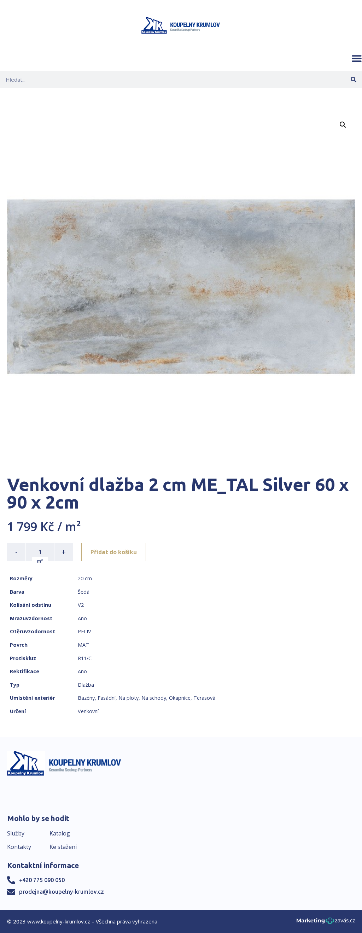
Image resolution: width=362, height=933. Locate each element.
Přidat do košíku (113, 552)
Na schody (153, 697)
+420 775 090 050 (42, 880)
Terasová (204, 697)
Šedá (83, 591)
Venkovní (88, 711)
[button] (356, 58)
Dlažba (86, 684)
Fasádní (107, 697)
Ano (82, 618)
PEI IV (84, 631)
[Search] (353, 79)
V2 (81, 605)
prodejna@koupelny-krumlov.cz (61, 891)
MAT (83, 644)
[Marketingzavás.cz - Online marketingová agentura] (326, 923)
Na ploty (128, 697)
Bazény (86, 697)
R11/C (85, 658)
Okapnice (180, 697)
